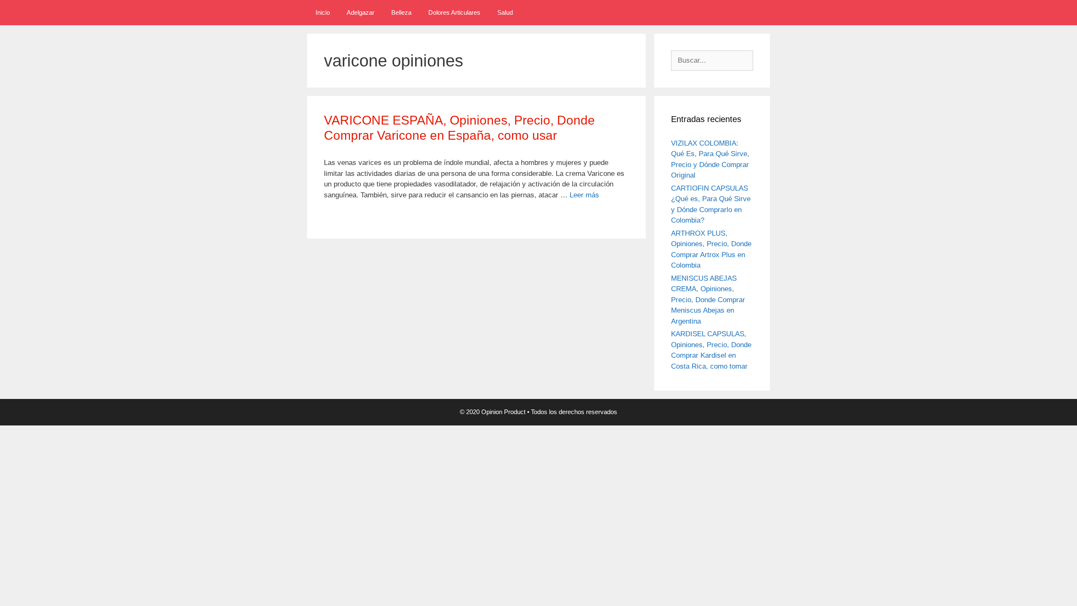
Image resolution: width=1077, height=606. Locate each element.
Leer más (584, 195)
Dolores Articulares (454, 12)
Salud (505, 12)
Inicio (323, 12)
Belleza (401, 12)
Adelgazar (360, 12)
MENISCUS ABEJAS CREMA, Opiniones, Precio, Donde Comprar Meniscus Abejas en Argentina (708, 299)
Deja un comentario (359, 216)
